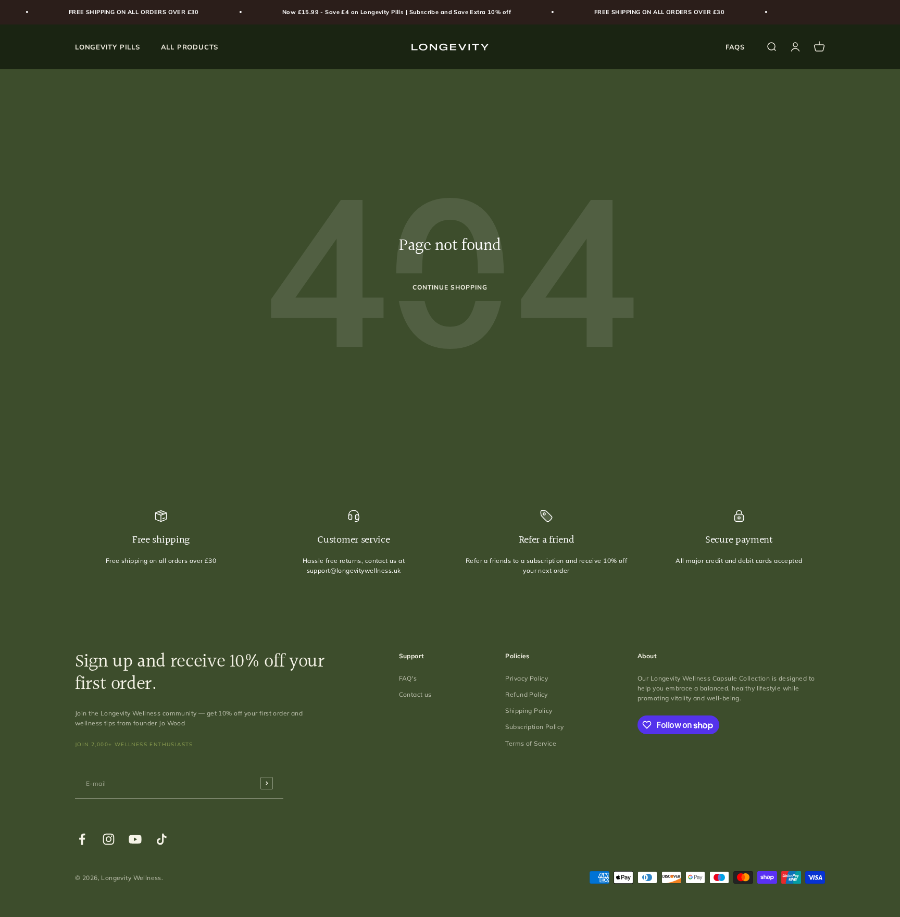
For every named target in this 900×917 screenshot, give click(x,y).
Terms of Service (530, 743)
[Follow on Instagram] (109, 839)
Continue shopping (450, 287)
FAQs (735, 46)
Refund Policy (526, 694)
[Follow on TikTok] (162, 839)
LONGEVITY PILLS (107, 46)
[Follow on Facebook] (82, 839)
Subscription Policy (534, 727)
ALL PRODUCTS (189, 46)
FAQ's (408, 678)
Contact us (415, 694)
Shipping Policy (528, 710)
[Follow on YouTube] (135, 839)
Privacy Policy (526, 678)
